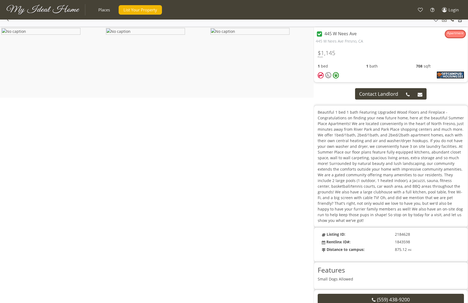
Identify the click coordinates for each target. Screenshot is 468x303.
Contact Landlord (378, 94)
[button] (104, 10)
